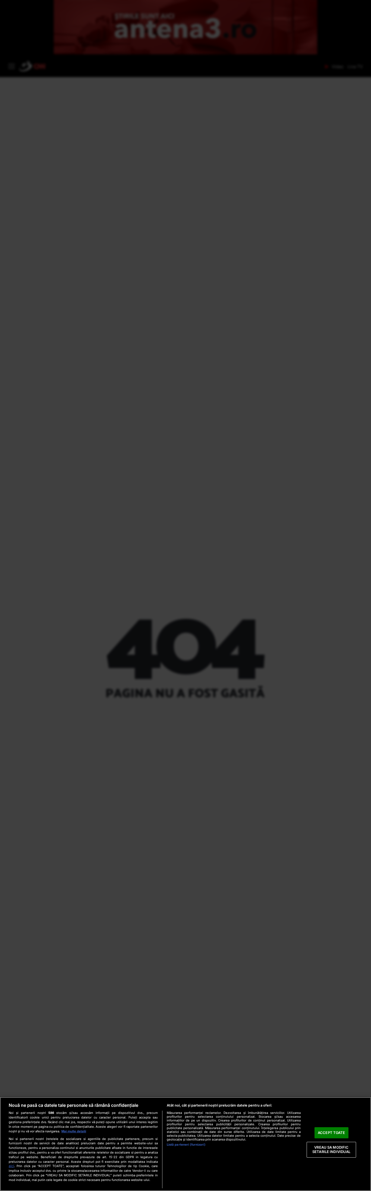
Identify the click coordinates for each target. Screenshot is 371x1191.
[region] (185, 1144)
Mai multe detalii (73, 1131)
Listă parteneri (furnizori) (186, 1144)
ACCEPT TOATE (331, 1132)
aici (11, 1166)
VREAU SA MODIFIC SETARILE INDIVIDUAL (331, 1149)
